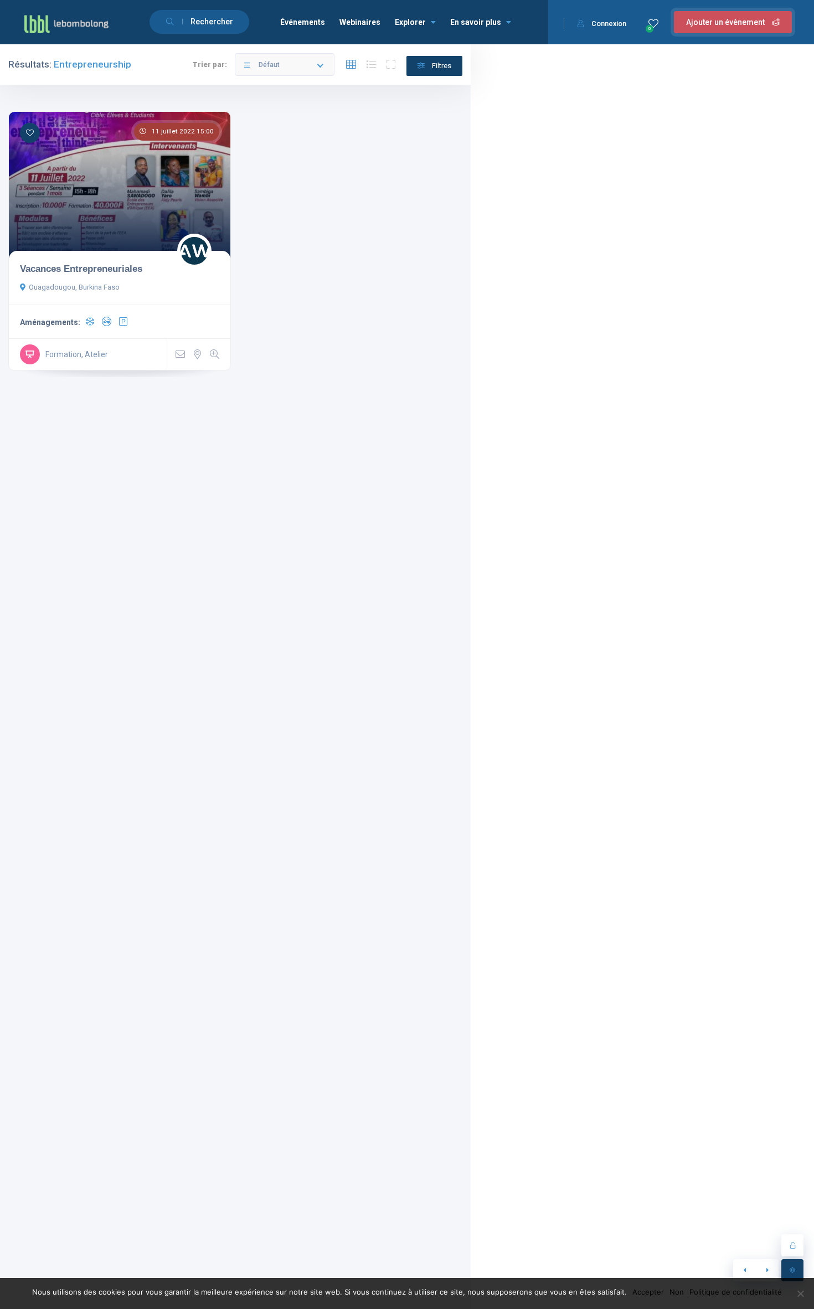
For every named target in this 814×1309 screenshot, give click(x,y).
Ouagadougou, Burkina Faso (74, 287)
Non (676, 1291)
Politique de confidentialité (735, 1291)
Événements (302, 22)
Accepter (648, 1291)
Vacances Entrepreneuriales (81, 268)
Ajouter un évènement (726, 22)
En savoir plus (475, 22)
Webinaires (359, 22)
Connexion (608, 23)
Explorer (410, 22)
